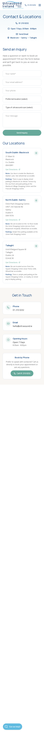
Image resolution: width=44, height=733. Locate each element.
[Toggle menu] (39, 5)
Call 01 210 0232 (23, 373)
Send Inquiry (22, 133)
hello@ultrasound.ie (22, 326)
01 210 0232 (18, 310)
